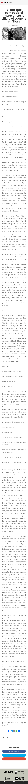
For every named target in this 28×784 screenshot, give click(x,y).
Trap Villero (9, 737)
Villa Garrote (15, 737)
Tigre (3, 737)
